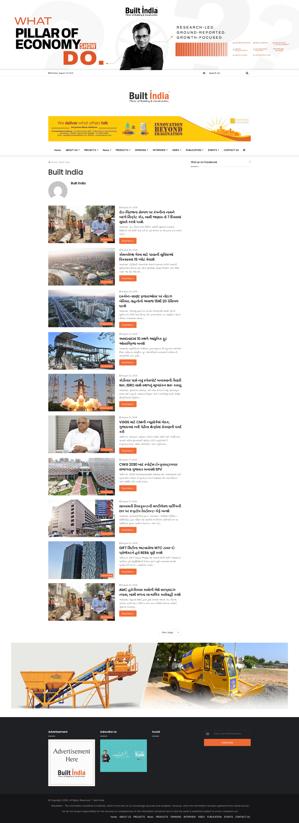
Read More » (128, 240)
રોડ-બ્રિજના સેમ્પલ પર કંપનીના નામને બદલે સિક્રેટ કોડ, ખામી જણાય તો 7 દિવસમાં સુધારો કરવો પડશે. (150, 217)
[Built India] (149, 96)
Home (57, 150)
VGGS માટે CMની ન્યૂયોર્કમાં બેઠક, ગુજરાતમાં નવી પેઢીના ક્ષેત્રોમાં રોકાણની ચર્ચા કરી (150, 427)
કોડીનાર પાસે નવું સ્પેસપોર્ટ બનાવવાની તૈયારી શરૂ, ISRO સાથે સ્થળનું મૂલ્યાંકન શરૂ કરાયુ (150, 383)
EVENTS (212, 150)
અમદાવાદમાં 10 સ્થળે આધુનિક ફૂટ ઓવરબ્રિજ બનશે (143, 341)
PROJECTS (90, 150)
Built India (78, 183)
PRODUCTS (122, 150)
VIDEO (175, 150)
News (106, 150)
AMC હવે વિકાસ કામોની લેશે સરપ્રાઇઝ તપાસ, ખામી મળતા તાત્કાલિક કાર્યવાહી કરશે (150, 592)
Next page (167, 632)
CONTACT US (231, 150)
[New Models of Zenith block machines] (149, 675)
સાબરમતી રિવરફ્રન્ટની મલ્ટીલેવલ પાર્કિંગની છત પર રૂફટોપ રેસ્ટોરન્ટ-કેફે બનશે (150, 508)
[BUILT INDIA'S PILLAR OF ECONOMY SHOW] (149, 34)
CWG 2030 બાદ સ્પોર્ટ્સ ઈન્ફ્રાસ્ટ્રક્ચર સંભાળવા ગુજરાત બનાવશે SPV (148, 467)
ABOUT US (72, 150)
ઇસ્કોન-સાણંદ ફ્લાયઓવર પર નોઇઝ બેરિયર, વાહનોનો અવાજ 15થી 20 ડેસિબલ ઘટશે (148, 301)
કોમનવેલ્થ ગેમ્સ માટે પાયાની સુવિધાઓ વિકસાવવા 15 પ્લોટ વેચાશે (146, 257)
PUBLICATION (193, 150)
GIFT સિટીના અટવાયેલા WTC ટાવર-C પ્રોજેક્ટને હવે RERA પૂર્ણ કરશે (147, 550)
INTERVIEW (159, 150)
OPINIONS (140, 150)
